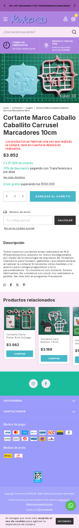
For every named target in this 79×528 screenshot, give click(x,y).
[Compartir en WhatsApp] (4, 285)
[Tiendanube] (39, 510)
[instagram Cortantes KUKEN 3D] (33, 383)
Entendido (64, 521)
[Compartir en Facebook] (11, 285)
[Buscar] (73, 32)
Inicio (6, 107)
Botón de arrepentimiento (39, 504)
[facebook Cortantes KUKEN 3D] (45, 383)
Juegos (29, 107)
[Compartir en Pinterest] (24, 285)
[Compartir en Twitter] (17, 285)
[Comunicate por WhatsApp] (71, 505)
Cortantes (17, 107)
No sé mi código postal (19, 228)
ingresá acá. (64, 499)
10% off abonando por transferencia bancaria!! (39, 5)
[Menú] (6, 19)
